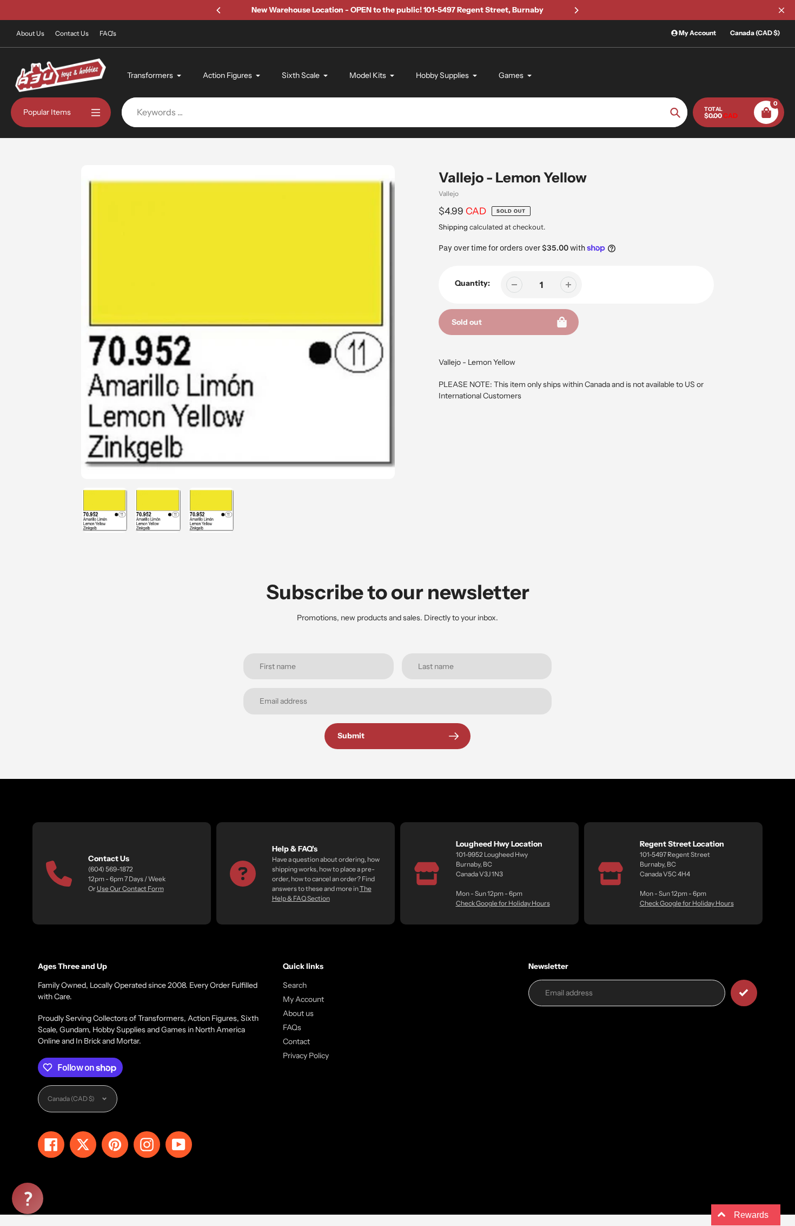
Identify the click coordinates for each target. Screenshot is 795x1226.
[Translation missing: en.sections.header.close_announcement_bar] (781, 10)
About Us (30, 33)
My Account (303, 999)
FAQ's (108, 33)
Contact (296, 1041)
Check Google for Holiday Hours (503, 903)
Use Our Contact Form (130, 888)
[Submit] (744, 993)
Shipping (453, 226)
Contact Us (72, 33)
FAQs (292, 1027)
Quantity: (472, 283)
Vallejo (449, 193)
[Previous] (219, 10)
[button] (27, 1198)
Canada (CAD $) (755, 33)
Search (295, 985)
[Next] (576, 10)
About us (298, 1013)
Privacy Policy (306, 1055)
